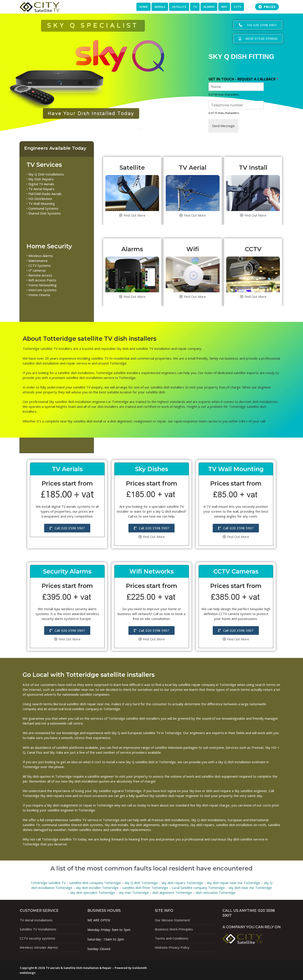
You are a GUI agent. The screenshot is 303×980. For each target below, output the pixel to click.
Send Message (223, 125)
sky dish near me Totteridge (250, 887)
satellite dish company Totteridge (95, 882)
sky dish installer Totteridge (97, 887)
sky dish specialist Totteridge (92, 892)
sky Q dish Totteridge (141, 882)
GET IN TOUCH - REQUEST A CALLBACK (243, 79)
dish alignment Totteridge (172, 892)
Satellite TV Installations (38, 929)
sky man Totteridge (134, 892)
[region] (90, 71)
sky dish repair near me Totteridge (233, 882)
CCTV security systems (37, 938)
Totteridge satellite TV (48, 882)
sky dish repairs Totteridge (182, 882)
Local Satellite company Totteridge (198, 887)
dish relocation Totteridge (216, 892)
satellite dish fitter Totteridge (145, 887)
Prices (269, 6)
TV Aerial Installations (36, 920)
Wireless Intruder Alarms (39, 947)
